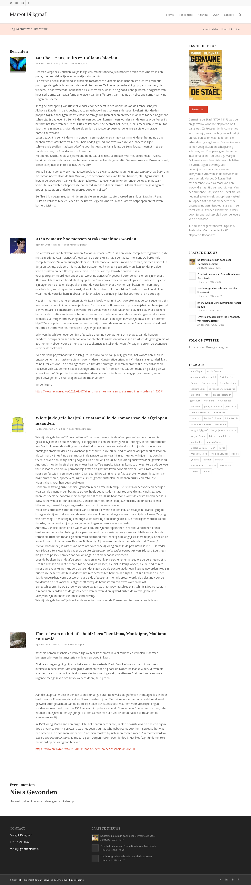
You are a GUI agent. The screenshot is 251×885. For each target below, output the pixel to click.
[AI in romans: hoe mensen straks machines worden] (18, 246)
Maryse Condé (198, 436)
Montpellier (196, 441)
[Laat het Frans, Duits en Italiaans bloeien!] (18, 64)
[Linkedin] (17, 3)
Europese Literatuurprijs (222, 388)
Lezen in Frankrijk (199, 412)
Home (224, 29)
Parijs (222, 447)
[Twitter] (11, 3)
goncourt (195, 400)
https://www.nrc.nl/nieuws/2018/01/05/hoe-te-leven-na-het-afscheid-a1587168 (85, 749)
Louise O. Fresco (213, 418)
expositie (195, 394)
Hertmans (209, 400)
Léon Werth (231, 418)
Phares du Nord (198, 453)
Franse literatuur (222, 394)
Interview (195, 406)
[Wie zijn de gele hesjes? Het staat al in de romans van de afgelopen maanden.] (18, 425)
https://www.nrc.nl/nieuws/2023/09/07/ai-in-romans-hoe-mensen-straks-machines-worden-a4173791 (99, 391)
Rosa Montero (197, 465)
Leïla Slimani (219, 412)
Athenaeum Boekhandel (203, 377)
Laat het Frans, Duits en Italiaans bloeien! (76, 58)
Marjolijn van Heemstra (223, 430)
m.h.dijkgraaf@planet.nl (24, 849)
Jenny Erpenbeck (213, 406)
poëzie (235, 453)
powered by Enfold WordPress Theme (64, 879)
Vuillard (194, 471)
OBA (213, 447)
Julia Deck (231, 406)
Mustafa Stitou (213, 441)
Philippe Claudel (219, 453)
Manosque (220, 424)
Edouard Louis (197, 388)
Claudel (194, 382)
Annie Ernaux (214, 371)
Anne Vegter (197, 371)
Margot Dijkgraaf (78, 63)
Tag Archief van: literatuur (28, 29)
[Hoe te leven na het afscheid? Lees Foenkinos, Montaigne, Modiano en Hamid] (18, 640)
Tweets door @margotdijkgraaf (209, 347)
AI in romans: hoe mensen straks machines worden (85, 239)
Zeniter (206, 471)
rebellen (207, 459)
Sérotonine (225, 465)
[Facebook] (29, 3)
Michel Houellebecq (219, 436)
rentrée (219, 459)
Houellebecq (224, 400)
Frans (206, 394)
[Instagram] (22, 3)
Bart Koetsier (226, 377)
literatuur (195, 418)
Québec (194, 459)
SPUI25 (212, 465)
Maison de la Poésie (200, 424)
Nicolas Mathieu (198, 447)
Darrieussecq (209, 382)
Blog (57, 63)
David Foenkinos (228, 382)
